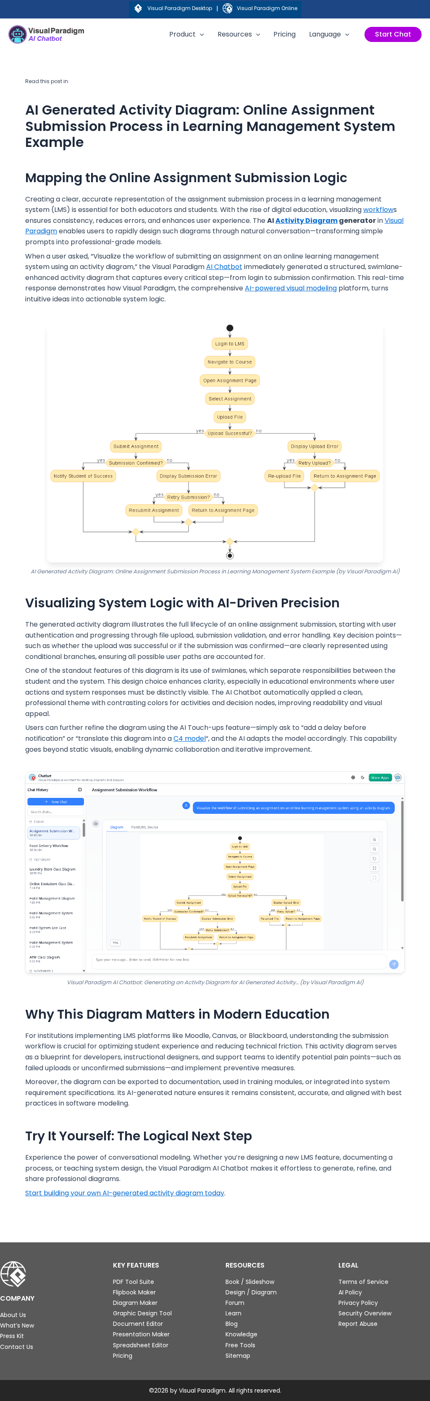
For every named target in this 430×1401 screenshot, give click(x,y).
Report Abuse (358, 1324)
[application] (200, 34)
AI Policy (350, 1292)
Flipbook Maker (134, 1292)
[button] (393, 34)
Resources (235, 34)
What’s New (17, 1325)
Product (182, 34)
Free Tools (240, 1345)
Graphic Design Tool (142, 1313)
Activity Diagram (306, 220)
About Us (13, 1315)
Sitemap (237, 1355)
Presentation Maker (141, 1334)
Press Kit (12, 1336)
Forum (234, 1303)
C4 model (189, 738)
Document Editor (138, 1324)
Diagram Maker (135, 1303)
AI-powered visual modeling (291, 288)
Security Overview (364, 1313)
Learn (233, 1313)
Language (325, 34)
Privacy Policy (358, 1303)
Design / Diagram (251, 1292)
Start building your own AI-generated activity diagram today (124, 1193)
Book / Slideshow (249, 1282)
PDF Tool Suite (133, 1282)
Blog (231, 1324)
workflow (378, 209)
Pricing (284, 34)
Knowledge (241, 1334)
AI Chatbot (224, 267)
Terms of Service (363, 1282)
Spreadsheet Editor (140, 1345)
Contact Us (16, 1347)
